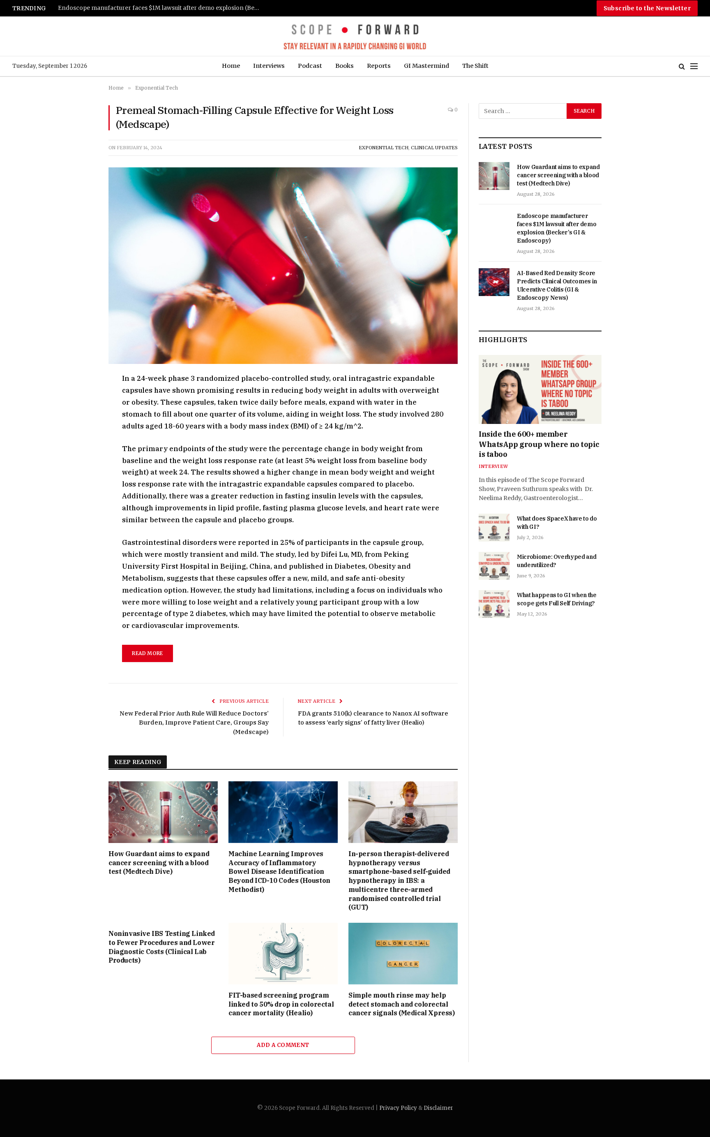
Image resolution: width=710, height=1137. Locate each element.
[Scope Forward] (354, 36)
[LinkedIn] (79, 437)
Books (344, 65)
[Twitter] (79, 418)
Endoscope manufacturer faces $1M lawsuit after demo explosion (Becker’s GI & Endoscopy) (556, 228)
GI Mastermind (426, 65)
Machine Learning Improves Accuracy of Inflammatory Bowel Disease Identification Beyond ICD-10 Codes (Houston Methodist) (279, 872)
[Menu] (694, 66)
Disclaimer (438, 1108)
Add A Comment (283, 1045)
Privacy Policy (398, 1108)
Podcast (310, 65)
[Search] (682, 66)
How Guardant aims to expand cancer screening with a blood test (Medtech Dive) (158, 863)
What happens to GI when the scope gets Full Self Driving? (557, 599)
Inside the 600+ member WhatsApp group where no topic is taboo (539, 444)
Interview (493, 466)
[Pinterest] (79, 455)
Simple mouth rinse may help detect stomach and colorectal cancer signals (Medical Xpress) (401, 1004)
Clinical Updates (434, 148)
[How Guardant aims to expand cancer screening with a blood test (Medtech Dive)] (163, 812)
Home (231, 65)
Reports (379, 65)
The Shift (475, 65)
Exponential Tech (383, 148)
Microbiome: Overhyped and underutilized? (556, 561)
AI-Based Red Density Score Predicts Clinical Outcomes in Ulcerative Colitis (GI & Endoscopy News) (160, 8)
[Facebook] (79, 399)
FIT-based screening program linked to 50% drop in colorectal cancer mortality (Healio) (281, 1004)
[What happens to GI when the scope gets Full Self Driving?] (494, 604)
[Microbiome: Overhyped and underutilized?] (494, 566)
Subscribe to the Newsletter (647, 8)
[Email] (79, 474)
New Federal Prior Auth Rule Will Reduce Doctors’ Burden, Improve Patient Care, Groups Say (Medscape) (194, 722)
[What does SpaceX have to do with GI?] (494, 528)
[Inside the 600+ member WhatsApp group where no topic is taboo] (540, 389)
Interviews (269, 65)
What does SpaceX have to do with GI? (557, 522)
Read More (147, 653)
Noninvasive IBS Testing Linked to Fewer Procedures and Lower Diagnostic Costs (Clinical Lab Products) (161, 946)
